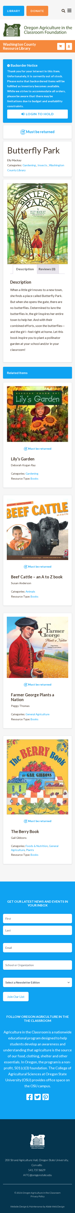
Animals (30, 591)
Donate (37, 11)
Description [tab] (25, 269)
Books (34, 478)
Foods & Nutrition (37, 846)
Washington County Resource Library (19, 46)
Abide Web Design (55, 1206)
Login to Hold (40, 114)
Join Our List (15, 996)
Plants (30, 850)
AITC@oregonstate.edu (37, 1175)
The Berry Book (25, 831)
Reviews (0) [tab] (47, 269)
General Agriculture (37, 714)
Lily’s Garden (22, 458)
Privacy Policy (38, 1196)
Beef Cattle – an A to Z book (37, 576)
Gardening (29, 165)
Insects (42, 165)
